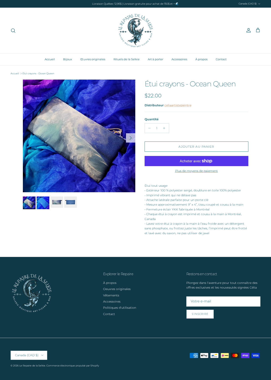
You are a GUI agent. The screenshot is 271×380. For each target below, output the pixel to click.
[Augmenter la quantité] (165, 128)
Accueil (50, 59)
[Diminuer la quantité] (148, 128)
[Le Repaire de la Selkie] (135, 30)
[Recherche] (13, 30)
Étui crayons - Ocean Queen (38, 73)
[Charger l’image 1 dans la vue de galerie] (79, 136)
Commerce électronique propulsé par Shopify (72, 365)
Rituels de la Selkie (126, 59)
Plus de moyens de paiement (196, 171)
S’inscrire (200, 313)
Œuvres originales (92, 59)
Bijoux (67, 59)
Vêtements (111, 295)
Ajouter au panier (196, 147)
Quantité (152, 119)
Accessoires (179, 59)
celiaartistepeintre (178, 105)
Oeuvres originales (117, 289)
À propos (201, 59)
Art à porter (155, 59)
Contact (221, 59)
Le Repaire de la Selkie (32, 365)
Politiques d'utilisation (119, 308)
